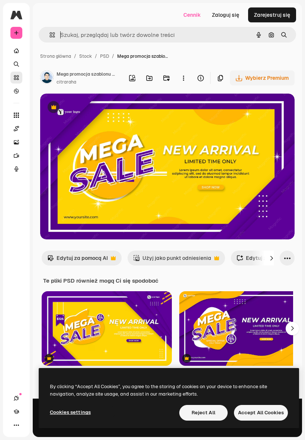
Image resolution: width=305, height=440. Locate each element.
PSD (104, 56)
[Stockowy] (16, 78)
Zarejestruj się (272, 15)
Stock (85, 56)
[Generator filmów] (16, 155)
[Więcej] (16, 425)
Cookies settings (70, 412)
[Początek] (16, 51)
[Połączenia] (16, 398)
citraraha (66, 82)
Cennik (192, 15)
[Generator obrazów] (16, 142)
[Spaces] (16, 129)
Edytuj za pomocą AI (77, 260)
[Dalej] (271, 258)
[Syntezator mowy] (16, 169)
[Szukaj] (16, 64)
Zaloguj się (225, 15)
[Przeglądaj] (16, 91)
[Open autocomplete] (49, 35)
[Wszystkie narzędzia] (16, 115)
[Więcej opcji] (183, 77)
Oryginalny (91, 107)
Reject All (203, 412)
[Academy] (16, 412)
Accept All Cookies (261, 412)
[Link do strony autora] (47, 78)
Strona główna (55, 56)
